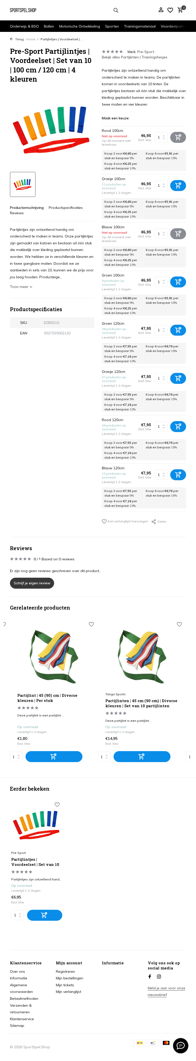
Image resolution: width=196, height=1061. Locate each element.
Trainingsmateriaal (140, 26)
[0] (179, 10)
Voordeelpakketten (177, 26)
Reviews (17, 213)
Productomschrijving (27, 207)
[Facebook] (150, 977)
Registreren (65, 971)
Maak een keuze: (115, 118)
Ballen (49, 26)
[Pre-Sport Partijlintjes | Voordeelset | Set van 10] (36, 825)
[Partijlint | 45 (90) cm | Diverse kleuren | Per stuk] (53, 656)
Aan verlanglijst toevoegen (127, 521)
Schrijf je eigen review (32, 583)
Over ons (17, 971)
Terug (19, 39)
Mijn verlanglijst (68, 991)
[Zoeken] (116, 10)
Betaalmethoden (24, 998)
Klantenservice (22, 1019)
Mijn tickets (65, 985)
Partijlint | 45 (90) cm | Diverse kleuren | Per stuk (47, 698)
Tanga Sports (115, 694)
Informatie (18, 978)
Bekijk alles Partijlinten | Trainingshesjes (134, 57)
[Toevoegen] (54, 756)
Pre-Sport (145, 51)
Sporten (112, 26)
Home (30, 39)
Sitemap (17, 1025)
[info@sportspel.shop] (180, 1045)
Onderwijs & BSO (24, 26)
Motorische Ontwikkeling (79, 26)
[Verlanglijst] (170, 10)
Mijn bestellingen (69, 978)
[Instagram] (159, 977)
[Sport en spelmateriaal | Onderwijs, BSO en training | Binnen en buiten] (26, 10)
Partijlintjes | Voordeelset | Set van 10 (35, 862)
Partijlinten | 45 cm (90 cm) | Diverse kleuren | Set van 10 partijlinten (141, 703)
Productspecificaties (66, 207)
